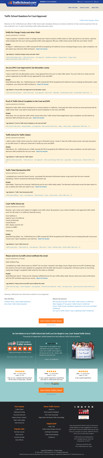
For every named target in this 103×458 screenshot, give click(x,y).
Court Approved (39, 57)
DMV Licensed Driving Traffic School (53, 160)
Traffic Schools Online (11, 247)
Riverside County (77, 160)
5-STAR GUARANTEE (51, 1)
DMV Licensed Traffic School (49, 126)
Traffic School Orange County (13, 57)
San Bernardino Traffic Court (81, 92)
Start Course (19, 434)
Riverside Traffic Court (89, 160)
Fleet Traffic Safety (19, 420)
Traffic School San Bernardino (14, 92)
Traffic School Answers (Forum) (51, 429)
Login (97, 1)
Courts (21, 195)
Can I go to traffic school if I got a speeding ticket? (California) (73, 311)
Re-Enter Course (19, 432)
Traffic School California (12, 195)
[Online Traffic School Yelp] (75, 407)
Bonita (59, 286)
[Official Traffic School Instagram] (82, 407)
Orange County (72, 57)
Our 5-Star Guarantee (51, 415)
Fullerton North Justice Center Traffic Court (17, 59)
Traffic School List (28, 160)
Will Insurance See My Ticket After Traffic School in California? (73, 302)
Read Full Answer (42, 49)
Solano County (67, 126)
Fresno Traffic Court (64, 195)
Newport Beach (63, 57)
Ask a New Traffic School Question (15, 304)
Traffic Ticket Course (28, 92)
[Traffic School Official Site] (22, 3)
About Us (51, 409)
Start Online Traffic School (51, 321)
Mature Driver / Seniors (19, 417)
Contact (81, 1)
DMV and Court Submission (49, 286)
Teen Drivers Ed (19, 423)
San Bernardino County (66, 92)
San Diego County (67, 286)
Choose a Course (84, 7)
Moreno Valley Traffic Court (70, 247)
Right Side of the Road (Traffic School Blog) (51, 417)
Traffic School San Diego (12, 286)
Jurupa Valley (68, 160)
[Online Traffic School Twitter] (85, 407)
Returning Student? (51, 325)
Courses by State (19, 437)
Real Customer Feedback (51, 412)
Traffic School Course (28, 57)
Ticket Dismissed (38, 195)
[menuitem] (73, 7)
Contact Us (51, 437)
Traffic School (19, 409)
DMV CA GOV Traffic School (13, 126)
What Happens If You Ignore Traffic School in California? (71, 304)
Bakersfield (56, 92)
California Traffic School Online (14, 160)
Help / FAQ (51, 426)
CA (30, 59)
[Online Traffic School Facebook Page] (78, 407)
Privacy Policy (58, 450)
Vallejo (60, 126)
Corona (49, 247)
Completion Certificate (51, 57)
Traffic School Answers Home (89, 20)
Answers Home (9, 302)
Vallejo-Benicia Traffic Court (79, 126)
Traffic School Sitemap (51, 434)
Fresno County (53, 195)
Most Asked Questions (23, 302)
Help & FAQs (95, 7)
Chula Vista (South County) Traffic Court (83, 286)
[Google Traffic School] (92, 407)
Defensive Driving (19, 412)
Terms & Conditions (47, 450)
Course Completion (25, 286)
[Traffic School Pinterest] (89, 407)
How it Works (19, 440)
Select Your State (72, 7)
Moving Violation (26, 126)
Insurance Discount (19, 415)
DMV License (48, 92)
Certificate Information (51, 432)
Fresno (46, 195)
